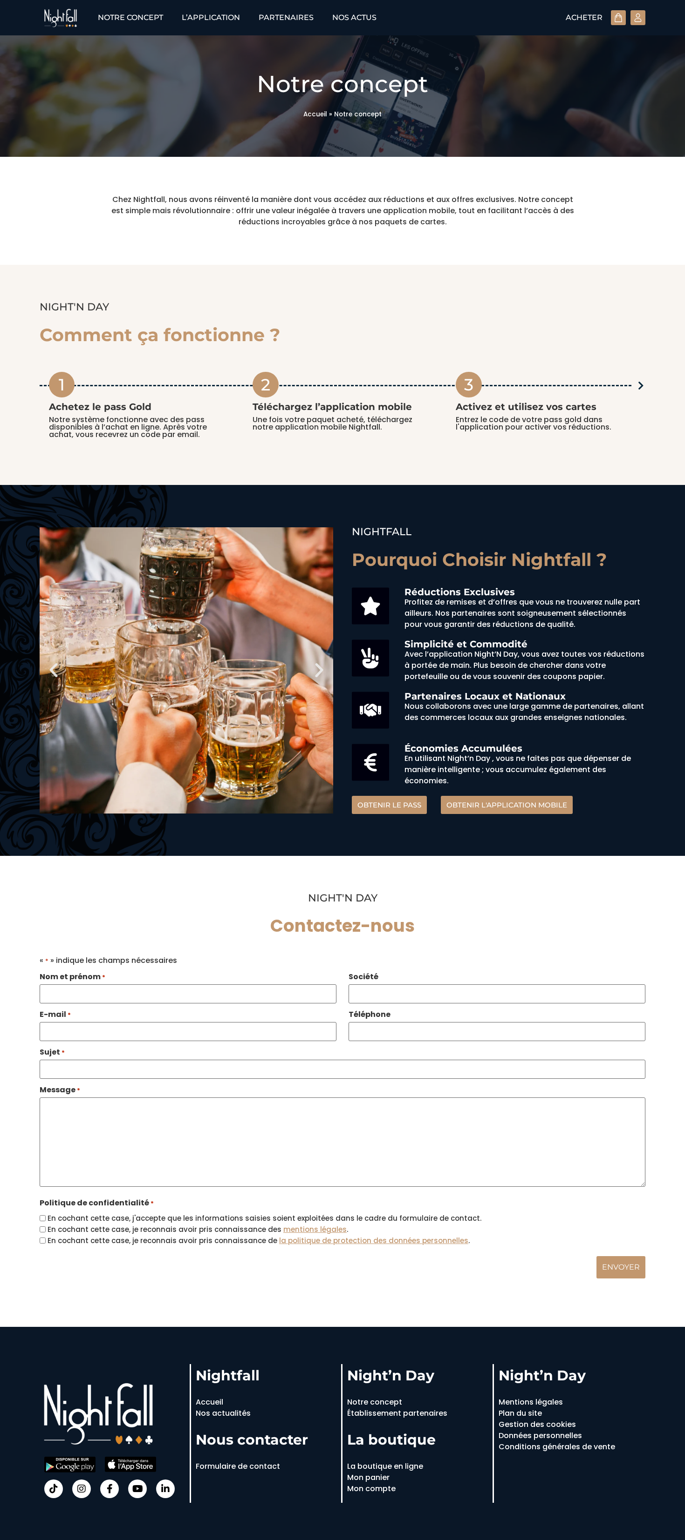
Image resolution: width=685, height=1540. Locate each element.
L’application (211, 17)
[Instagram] (81, 1488)
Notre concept (130, 17)
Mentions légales (531, 1402)
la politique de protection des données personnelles (373, 1240)
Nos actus (354, 17)
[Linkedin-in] (165, 1488)
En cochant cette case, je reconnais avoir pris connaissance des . (198, 1229)
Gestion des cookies (537, 1424)
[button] (53, 670)
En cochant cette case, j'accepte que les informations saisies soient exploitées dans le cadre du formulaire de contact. (264, 1218)
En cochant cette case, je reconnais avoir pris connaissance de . (259, 1240)
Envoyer (621, 1267)
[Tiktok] (53, 1488)
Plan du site (520, 1413)
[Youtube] (137, 1488)
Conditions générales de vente (557, 1446)
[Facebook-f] (109, 1488)
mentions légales (315, 1229)
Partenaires (286, 17)
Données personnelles (540, 1435)
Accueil (315, 114)
